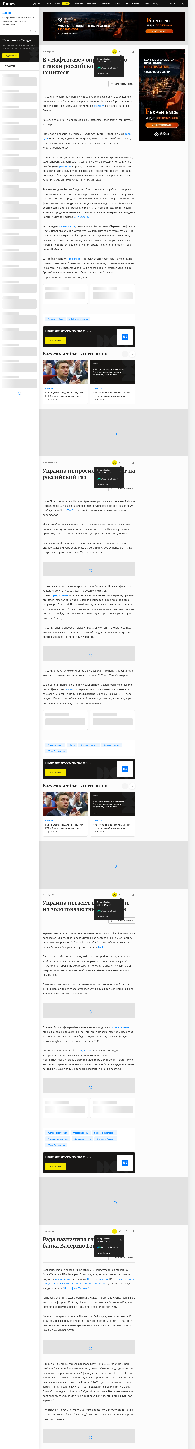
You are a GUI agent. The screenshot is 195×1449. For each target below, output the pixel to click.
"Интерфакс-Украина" (76, 1229)
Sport (146, 3)
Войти (173, 3)
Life (126, 3)
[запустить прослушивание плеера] (120, 51)
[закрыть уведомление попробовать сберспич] (120, 60)
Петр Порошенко (97, 1220)
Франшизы (92, 3)
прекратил (74, 258)
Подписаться (56, 340)
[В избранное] (84, 288)
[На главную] (8, 3)
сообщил (99, 105)
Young (155, 3)
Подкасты (105, 3)
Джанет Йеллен (66, 1403)
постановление (120, 968)
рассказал (65, 166)
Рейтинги (78, 3)
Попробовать (103, 73)
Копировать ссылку (124, 83)
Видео (118, 3)
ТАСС (70, 500)
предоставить (60, 561)
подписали (85, 991)
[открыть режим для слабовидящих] (114, 51)
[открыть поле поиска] (183, 3)
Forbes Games (57, 3)
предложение (63, 1220)
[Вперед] (140, 294)
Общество (49, 388)
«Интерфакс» (81, 217)
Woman (135, 3)
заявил (68, 630)
